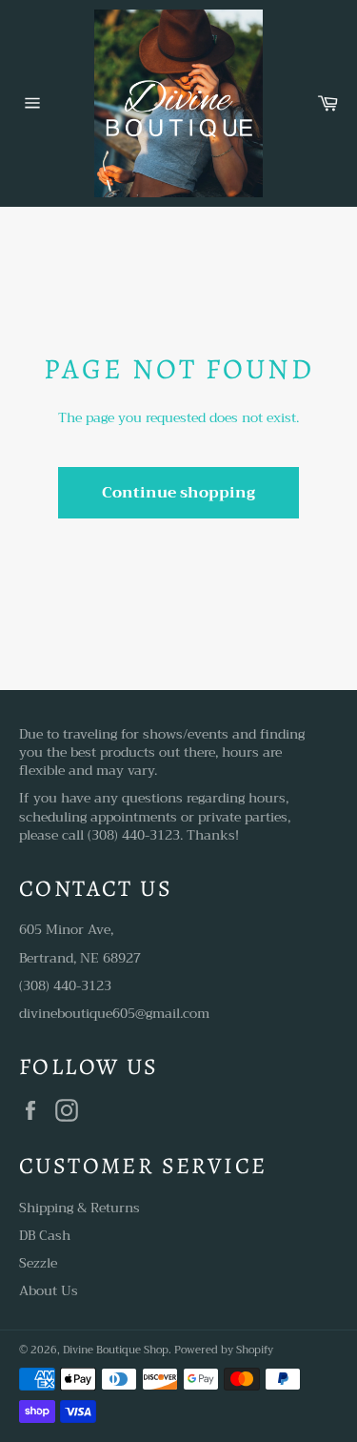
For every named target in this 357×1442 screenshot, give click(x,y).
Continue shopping (178, 492)
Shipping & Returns (79, 1207)
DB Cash (44, 1235)
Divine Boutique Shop (116, 1350)
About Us (48, 1290)
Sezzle (38, 1262)
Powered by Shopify (223, 1350)
